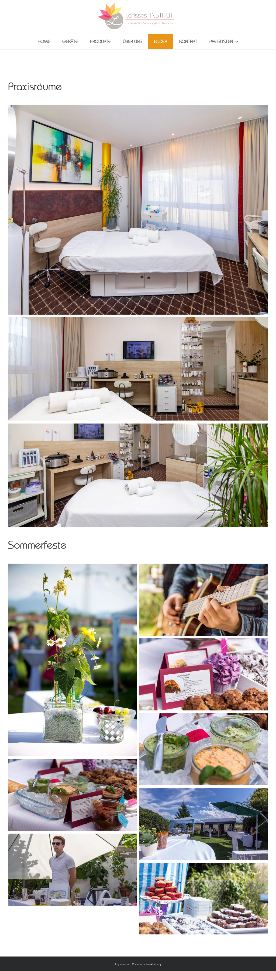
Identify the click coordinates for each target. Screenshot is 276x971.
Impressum (122, 964)
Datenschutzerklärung (146, 964)
